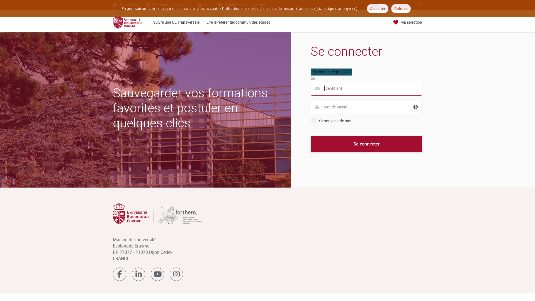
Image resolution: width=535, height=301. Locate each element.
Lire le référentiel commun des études (238, 22)
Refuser (401, 8)
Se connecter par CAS (331, 71)
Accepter (377, 8)
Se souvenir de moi (335, 120)
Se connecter (366, 144)
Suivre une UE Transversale (176, 22)
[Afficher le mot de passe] (415, 107)
